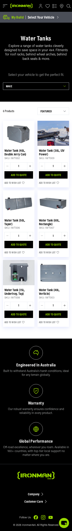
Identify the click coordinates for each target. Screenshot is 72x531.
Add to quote (19, 175)
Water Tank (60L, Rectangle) (49, 222)
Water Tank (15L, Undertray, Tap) (14, 292)
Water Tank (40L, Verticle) (49, 292)
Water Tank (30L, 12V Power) (51, 152)
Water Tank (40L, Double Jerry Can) (15, 152)
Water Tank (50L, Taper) (14, 222)
